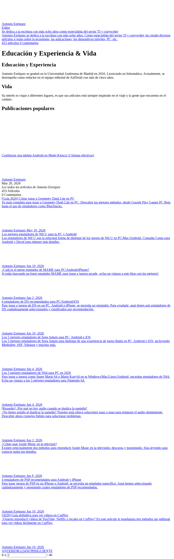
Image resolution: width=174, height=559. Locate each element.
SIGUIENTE (44, 551)
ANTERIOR (10, 551)
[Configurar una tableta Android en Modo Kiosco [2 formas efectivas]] (87, 134)
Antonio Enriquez (14, 179)
